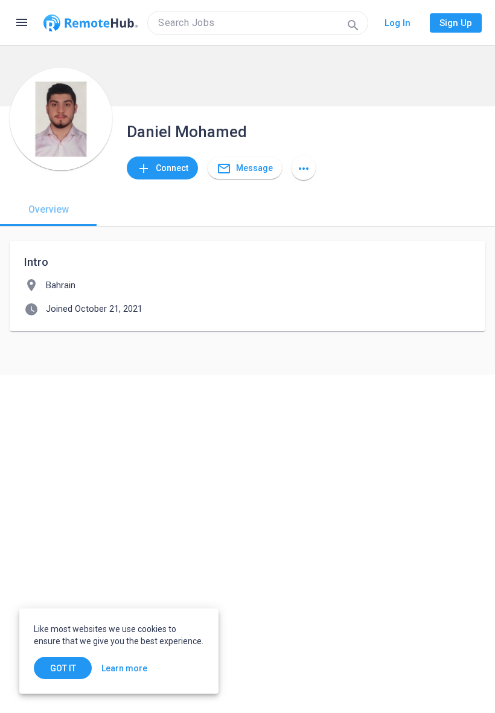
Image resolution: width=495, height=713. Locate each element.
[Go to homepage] (90, 23)
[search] (257, 23)
